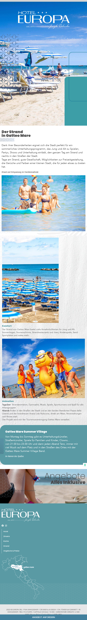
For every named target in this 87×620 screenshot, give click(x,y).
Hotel (5, 531)
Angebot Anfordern (43, 617)
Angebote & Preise (11, 551)
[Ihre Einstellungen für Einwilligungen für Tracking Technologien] (85, 465)
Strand (6, 546)
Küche (6, 541)
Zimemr (6, 536)
